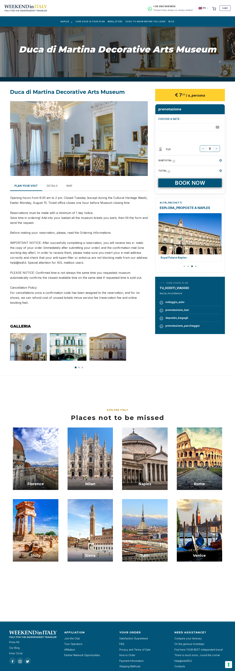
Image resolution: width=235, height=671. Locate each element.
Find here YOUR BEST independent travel (198, 649)
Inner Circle (16, 653)
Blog (171, 21)
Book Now (190, 183)
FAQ (121, 644)
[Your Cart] (214, 8)
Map (69, 185)
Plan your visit (26, 185)
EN (204, 8)
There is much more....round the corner (197, 655)
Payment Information (131, 660)
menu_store (115, 21)
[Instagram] (20, 661)
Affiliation (69, 649)
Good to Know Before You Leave (145, 21)
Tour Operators (73, 644)
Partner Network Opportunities (82, 655)
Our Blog (14, 647)
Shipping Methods (129, 666)
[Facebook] (12, 661)
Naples (65, 21)
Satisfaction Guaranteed (133, 638)
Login (225, 8)
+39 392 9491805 (164, 6)
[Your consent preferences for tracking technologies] (228, 664)
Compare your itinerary (188, 638)
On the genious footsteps (189, 644)
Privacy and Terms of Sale (134, 649)
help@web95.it (183, 660)
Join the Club (72, 638)
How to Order (127, 655)
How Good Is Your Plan (90, 21)
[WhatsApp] (150, 8)
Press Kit (14, 642)
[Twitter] (27, 661)
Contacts (179, 666)
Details (52, 185)
